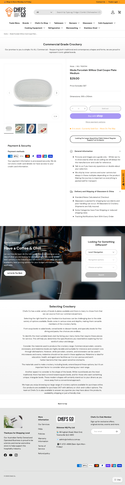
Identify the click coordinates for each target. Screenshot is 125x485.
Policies (41, 434)
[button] (119, 12)
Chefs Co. (12, 476)
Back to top (62, 404)
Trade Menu (14, 23)
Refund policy (44, 453)
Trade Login (113, 2)
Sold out (105, 109)
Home (6, 34)
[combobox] (68, 12)
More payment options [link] (95, 122)
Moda (72, 66)
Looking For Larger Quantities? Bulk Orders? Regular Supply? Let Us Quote (95, 139)
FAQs (40, 429)
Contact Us (100, 2)
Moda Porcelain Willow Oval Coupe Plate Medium (23, 34)
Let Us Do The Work (14, 273)
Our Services (44, 424)
